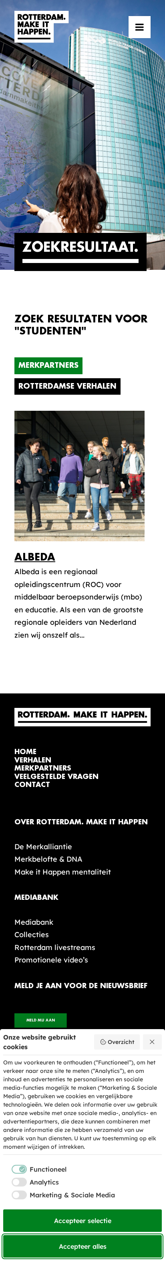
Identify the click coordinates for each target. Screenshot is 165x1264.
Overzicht (121, 1042)
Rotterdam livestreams (54, 947)
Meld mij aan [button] (40, 1020)
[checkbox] (34, 1169)
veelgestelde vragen (56, 776)
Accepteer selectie (82, 1221)
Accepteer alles (83, 1246)
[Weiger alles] (152, 1042)
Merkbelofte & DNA (48, 859)
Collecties (31, 934)
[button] (139, 27)
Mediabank (33, 922)
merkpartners (42, 768)
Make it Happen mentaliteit (62, 872)
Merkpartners (48, 365)
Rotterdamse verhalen (67, 386)
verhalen (32, 760)
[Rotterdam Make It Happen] (41, 27)
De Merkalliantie (43, 846)
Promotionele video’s (51, 959)
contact (32, 784)
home (25, 751)
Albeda (34, 557)
